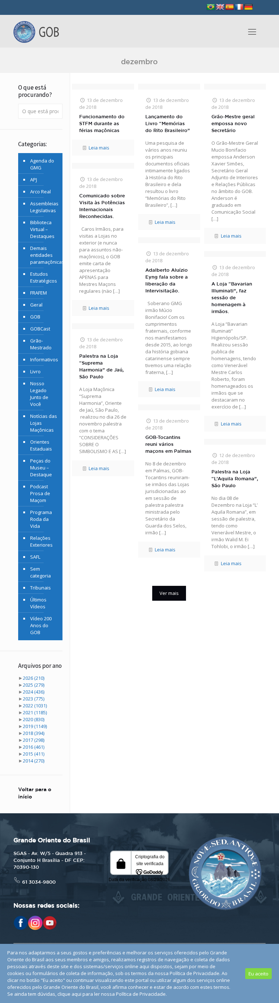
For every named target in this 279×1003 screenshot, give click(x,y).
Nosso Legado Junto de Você (39, 393)
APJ (33, 179)
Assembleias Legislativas (44, 207)
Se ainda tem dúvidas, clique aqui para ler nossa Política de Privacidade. (87, 994)
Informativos (44, 359)
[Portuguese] (210, 7)
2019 (35, 726)
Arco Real (40, 191)
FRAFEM (38, 292)
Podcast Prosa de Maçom (40, 493)
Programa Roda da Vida (41, 519)
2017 (33, 740)
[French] (239, 7)
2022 (35, 705)
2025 (33, 685)
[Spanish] (229, 7)
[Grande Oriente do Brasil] (36, 31)
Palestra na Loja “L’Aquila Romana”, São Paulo (234, 479)
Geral (36, 304)
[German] (248, 7)
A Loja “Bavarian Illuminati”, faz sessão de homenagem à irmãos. (231, 298)
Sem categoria (40, 572)
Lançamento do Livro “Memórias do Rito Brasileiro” (167, 124)
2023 (33, 698)
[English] (220, 7)
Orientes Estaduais (41, 445)
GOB (35, 316)
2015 (33, 754)
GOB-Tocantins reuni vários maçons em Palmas (168, 444)
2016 (33, 747)
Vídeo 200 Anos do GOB (41, 625)
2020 (33, 719)
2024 (33, 691)
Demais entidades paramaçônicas (44, 255)
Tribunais (40, 587)
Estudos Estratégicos (43, 277)
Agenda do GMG (42, 164)
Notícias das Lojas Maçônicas (43, 423)
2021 (35, 712)
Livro (35, 371)
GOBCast (40, 328)
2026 (33, 678)
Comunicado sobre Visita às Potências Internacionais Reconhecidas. (102, 206)
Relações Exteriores (41, 541)
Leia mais (99, 147)
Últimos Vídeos (38, 603)
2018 (33, 733)
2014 (33, 760)
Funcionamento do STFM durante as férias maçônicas (102, 124)
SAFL (35, 557)
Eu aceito (258, 973)
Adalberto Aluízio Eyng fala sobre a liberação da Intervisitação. (166, 280)
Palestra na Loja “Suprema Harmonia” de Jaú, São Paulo (101, 366)
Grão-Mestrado (41, 344)
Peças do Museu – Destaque (41, 467)
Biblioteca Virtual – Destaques (42, 229)
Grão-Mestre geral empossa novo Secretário (233, 124)
